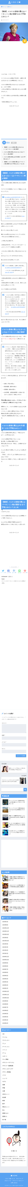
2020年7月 (5, 969)
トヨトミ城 (15, 2)
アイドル (4, 1037)
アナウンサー (6, 1040)
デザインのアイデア (7, 1069)
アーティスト (6, 1046)
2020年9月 (5, 963)
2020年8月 (5, 966)
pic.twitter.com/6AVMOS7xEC (13, 197)
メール (4, 742)
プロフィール (7, 1180)
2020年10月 (5, 959)
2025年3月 (5, 921)
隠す (14, 142)
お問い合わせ (14, 1182)
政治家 (4, 1097)
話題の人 (10, 576)
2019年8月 (5, 1004)
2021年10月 (5, 940)
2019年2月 (5, 1023)
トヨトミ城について (10, 1178)
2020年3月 (5, 982)
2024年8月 (5, 925)
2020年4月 (5, 978)
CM (3, 1034)
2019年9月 (5, 1001)
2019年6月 (5, 1010)
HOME (14, 1176)
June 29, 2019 (9, 272)
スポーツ (4, 1056)
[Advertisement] (14, 58)
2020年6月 (5, 972)
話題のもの (5, 1113)
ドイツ (4, 581)
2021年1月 (5, 953)
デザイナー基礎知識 (7, 1065)
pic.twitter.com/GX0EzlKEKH (12, 267)
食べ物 (4, 1119)
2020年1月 (5, 988)
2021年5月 (5, 944)
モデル (4, 1081)
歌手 (3, 1103)
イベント (4, 1049)
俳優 (3, 1084)
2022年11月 (5, 931)
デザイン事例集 (6, 1072)
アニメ (4, 1043)
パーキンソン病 (12, 581)
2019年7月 (5, 1007)
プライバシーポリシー (18, 1180)
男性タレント (6, 1107)
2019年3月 (5, 1020)
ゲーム (4, 1053)
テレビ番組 (5, 1059)
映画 (3, 1100)
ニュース (4, 1078)
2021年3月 (5, 947)
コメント (4, 723)
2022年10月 (5, 934)
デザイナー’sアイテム (8, 1062)
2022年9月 (5, 937)
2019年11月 (5, 994)
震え (3, 583)
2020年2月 (5, 985)
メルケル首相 (21, 581)
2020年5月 (5, 975)
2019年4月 (5, 1016)
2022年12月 (5, 928)
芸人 (3, 1110)
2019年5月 (5, 1013)
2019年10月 (5, 997)
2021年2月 (5, 950)
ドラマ (4, 1075)
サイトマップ (19, 1178)
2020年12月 (5, 956)
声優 (3, 1088)
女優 (3, 1091)
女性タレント (6, 1094)
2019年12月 (5, 991)
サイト (3, 748)
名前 (3, 735)
